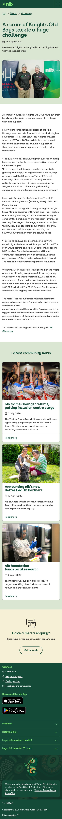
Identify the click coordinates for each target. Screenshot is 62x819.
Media (13, 13)
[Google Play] (14, 713)
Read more (11, 437)
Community (26, 13)
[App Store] (12, 703)
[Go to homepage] (7, 4)
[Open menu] (58, 4)
